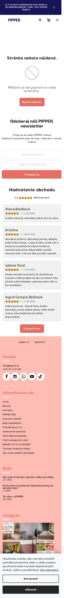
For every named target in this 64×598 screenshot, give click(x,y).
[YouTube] (32, 376)
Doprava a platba (12, 419)
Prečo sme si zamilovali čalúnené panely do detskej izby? (28, 486)
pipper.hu (40, 342)
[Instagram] (15, 376)
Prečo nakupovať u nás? (16, 440)
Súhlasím (31, 590)
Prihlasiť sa (32, 174)
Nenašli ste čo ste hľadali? (17, 444)
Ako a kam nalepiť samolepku (18, 453)
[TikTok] (40, 376)
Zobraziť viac (32, 328)
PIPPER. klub (9, 414)
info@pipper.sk (11, 366)
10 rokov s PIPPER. (13, 496)
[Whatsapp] (23, 376)
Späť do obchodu (32, 101)
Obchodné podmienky (15, 436)
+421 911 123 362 (12, 369)
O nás (6, 402)
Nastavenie (31, 579)
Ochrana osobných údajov (17, 448)
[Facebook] (7, 376)
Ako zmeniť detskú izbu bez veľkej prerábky (28, 477)
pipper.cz (24, 342)
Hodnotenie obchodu (32, 189)
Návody (7, 406)
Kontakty (8, 410)
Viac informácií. (49, 570)
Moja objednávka (12, 423)
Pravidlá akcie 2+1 (12, 427)
